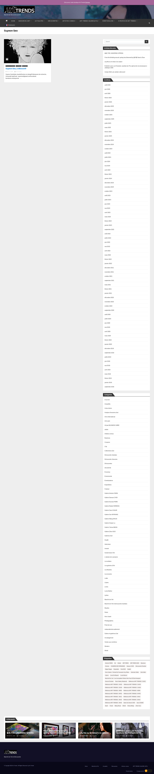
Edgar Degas (108, 669)
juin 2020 (107, 323)
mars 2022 (108, 255)
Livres (106, 586)
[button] (149, 23)
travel (111, 705)
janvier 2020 (108, 344)
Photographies (109, 620)
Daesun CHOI (130, 666)
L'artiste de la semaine (111, 557)
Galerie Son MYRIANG (111, 514)
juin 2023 (107, 204)
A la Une (107, 399)
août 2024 (107, 153)
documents (108, 467)
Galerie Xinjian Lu (110, 523)
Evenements (108, 476)
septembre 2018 (109, 386)
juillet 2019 (108, 357)
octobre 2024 (108, 148)
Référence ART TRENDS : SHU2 (132, 696)
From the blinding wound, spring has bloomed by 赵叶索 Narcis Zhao (125, 57)
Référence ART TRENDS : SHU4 (132, 699)
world (124, 705)
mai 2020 (107, 327)
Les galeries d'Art (110, 565)
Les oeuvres (108, 574)
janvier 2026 (108, 102)
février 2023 (108, 221)
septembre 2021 (109, 280)
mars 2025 (108, 127)
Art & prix (107, 421)
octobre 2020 (108, 306)
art (115, 663)
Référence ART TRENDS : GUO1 (137, 681)
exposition (116, 669)
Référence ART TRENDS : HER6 (132, 690)
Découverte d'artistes (111, 455)
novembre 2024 (109, 144)
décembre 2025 (109, 106)
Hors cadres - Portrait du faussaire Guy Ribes (117, 672)
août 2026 (107, 85)
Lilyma (106, 582)
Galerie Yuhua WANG (111, 527)
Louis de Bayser (114, 675)
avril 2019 (107, 369)
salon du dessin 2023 (129, 702)
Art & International (110, 416)
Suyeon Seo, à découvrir (16, 69)
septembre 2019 (109, 352)
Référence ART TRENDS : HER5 (113, 690)
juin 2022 (107, 242)
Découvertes (53, 21)
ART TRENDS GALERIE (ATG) (89, 21)
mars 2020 (108, 335)
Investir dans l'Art (110, 552)
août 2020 (107, 314)
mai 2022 (107, 246)
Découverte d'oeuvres (111, 459)
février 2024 (108, 174)
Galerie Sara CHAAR (111, 510)
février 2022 (108, 259)
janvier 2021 (108, 293)
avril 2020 (107, 331)
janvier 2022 (108, 263)
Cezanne (107, 442)
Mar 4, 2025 (10, 71)
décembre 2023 (109, 182)
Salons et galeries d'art (111, 633)
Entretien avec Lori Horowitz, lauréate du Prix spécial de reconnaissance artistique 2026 (131, 733)
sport (106, 705)
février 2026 (108, 97)
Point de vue (108, 625)
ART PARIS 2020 (134, 663)
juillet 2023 (108, 199)
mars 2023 (108, 216)
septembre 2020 (109, 310)
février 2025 (108, 131)
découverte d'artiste (141, 666)
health (129, 669)
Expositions (108, 484)
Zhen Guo (138, 705)
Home (13, 21)
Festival (107, 489)
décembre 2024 (109, 140)
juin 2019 (107, 361)
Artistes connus (68, 21)
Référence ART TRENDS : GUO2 (113, 684)
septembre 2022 (109, 229)
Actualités (39, 21)
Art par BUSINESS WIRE (112, 425)
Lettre (106, 578)
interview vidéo (135, 672)
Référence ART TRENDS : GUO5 (132, 687)
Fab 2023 (123, 669)
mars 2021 (108, 284)
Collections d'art (109, 450)
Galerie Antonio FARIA (111, 493)
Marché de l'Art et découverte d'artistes (116, 603)
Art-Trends (18, 71)
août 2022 (107, 233)
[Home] (6, 21)
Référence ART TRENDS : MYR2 (132, 693)
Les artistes (108, 561)
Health (106, 540)
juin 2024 (107, 161)
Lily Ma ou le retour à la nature (113, 61)
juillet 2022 (108, 238)
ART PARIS (125, 663)
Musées (107, 608)
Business (107, 438)
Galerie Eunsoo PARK (111, 501)
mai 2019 (107, 365)
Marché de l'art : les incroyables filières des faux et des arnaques (122, 678)
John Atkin (143, 672)
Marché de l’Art (24, 21)
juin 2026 (107, 89)
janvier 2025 (108, 136)
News (106, 612)
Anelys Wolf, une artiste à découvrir (115, 72)
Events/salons (108, 21)
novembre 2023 (109, 187)
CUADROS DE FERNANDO (118, 666)
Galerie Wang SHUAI (111, 518)
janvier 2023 (108, 225)
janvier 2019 (108, 382)
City (106, 446)
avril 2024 (107, 170)
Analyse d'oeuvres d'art (111, 412)
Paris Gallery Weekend (121, 681)
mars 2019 (108, 374)
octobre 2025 (108, 114)
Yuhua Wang (130, 705)
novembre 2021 (109, 272)
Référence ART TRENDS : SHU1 (113, 696)
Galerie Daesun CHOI (111, 497)
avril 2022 (107, 250)
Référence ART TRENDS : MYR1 (113, 693)
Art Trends (31, 765)
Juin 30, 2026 (121, 735)
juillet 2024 (108, 157)
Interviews (108, 544)
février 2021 (108, 289)
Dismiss (87, 2)
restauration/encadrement (112, 629)
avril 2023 (107, 212)
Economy (107, 472)
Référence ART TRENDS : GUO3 (132, 684)
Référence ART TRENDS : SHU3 (113, 699)
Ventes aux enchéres (111, 642)
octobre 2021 (108, 276)
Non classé (108, 616)
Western (107, 646)
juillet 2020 (108, 318)
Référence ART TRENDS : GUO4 (113, 687)
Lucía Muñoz (108, 591)
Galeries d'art (108, 535)
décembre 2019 (109, 348)
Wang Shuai (118, 705)
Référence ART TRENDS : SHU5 (113, 702)
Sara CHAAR (140, 702)
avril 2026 (107, 93)
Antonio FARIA (109, 663)
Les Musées (108, 569)
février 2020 (108, 340)
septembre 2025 (109, 119)
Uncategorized (109, 637)
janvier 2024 (108, 178)
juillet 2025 (108, 123)
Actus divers (108, 408)
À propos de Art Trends (127, 21)
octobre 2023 (108, 191)
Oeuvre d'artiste (109, 681)
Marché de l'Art (109, 599)
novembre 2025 (109, 110)
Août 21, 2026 (11, 735)
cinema (107, 666)
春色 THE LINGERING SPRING (114, 53)
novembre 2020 (109, 301)
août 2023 (107, 195)
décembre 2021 (109, 267)
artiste (106, 429)
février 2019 (108, 378)
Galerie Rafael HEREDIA (112, 506)
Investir (107, 548)
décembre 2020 (109, 297)
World (106, 650)
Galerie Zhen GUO (110, 531)
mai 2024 (107, 165)
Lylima (106, 595)
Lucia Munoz (123, 675)
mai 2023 (107, 208)
